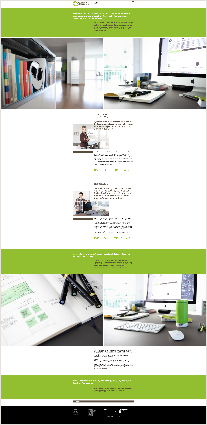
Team (74, 418)
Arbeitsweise (75, 419)
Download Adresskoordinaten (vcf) (101, 117)
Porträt (75, 416)
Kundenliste (78, 401)
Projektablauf (76, 413)
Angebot (75, 411)
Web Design (90, 413)
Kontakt (106, 409)
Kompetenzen (76, 412)
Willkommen (76, 409)
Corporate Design (92, 410)
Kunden (74, 420)
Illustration (90, 414)
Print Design (90, 412)
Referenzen (91, 409)
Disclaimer (121, 416)
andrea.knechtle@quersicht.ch (100, 116)
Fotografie (90, 415)
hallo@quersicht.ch (108, 417)
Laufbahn (78, 152)
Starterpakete (76, 414)
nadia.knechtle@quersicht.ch (99, 183)
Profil (74, 417)
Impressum (121, 415)
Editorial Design (91, 411)
